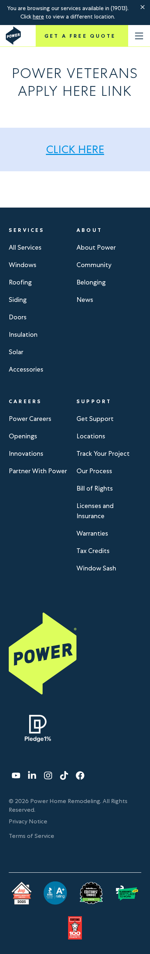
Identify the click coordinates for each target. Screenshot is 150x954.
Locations (90, 436)
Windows (22, 265)
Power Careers (30, 418)
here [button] (38, 16)
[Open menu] (139, 36)
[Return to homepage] (13, 35)
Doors (18, 317)
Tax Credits (93, 550)
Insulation (23, 334)
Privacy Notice (28, 821)
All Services (25, 247)
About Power (96, 247)
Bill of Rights (94, 488)
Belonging (91, 282)
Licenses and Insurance (95, 510)
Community (93, 265)
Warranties (92, 533)
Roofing (20, 282)
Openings (23, 436)
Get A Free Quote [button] (80, 36)
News (84, 299)
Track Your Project (103, 453)
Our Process (94, 471)
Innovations (26, 453)
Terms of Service (31, 836)
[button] (143, 7)
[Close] (142, 7)
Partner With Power (38, 471)
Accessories (26, 369)
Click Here (75, 149)
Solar (16, 352)
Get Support (95, 418)
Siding (18, 299)
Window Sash (96, 568)
